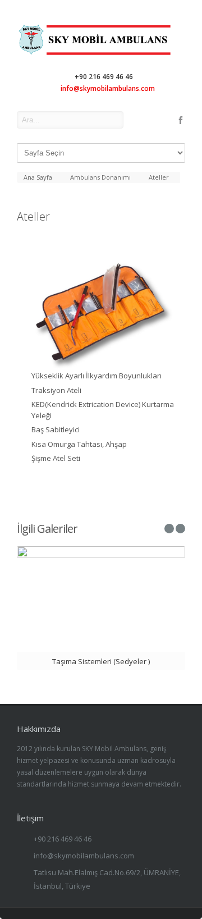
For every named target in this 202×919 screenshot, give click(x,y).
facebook (180, 120)
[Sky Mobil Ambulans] (101, 53)
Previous (25, 316)
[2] (101, 314)
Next (176, 316)
